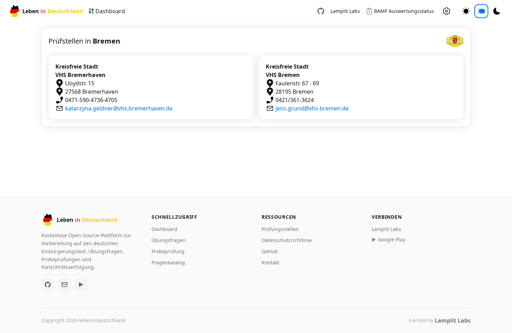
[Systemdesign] (481, 11)
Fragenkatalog (168, 262)
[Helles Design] (466, 11)
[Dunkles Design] (497, 11)
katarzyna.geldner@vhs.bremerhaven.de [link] (118, 108)
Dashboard (164, 229)
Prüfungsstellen (280, 229)
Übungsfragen (169, 240)
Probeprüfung (168, 251)
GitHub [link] (270, 251)
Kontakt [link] (270, 262)
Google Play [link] (391, 239)
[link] (321, 11)
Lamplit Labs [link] (345, 11)
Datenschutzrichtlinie (287, 240)
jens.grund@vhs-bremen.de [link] (312, 108)
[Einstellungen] (446, 11)
